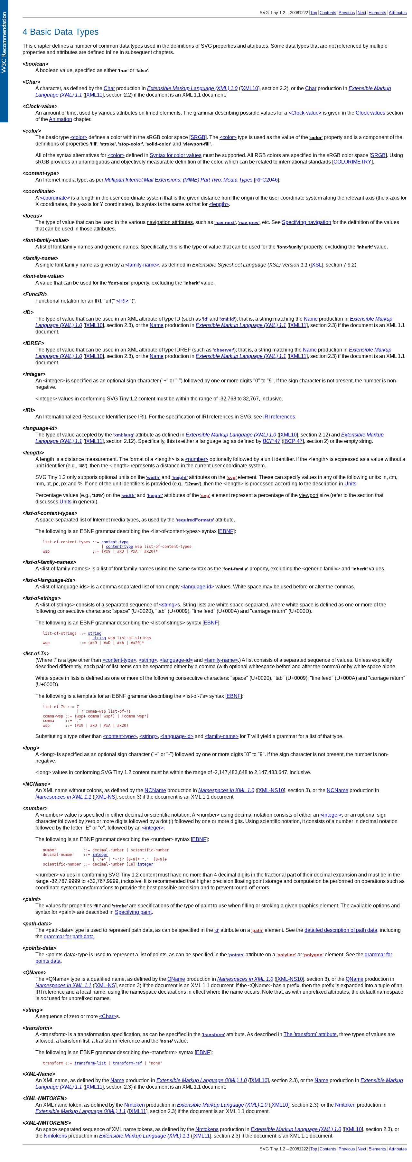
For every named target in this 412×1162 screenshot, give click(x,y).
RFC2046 (266, 180)
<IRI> (122, 301)
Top (313, 12)
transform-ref (127, 1063)
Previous (347, 12)
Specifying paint (133, 912)
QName (176, 979)
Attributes (398, 12)
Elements (377, 12)
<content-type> (119, 660)
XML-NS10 (271, 790)
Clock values (370, 113)
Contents (328, 12)
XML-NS (105, 797)
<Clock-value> (305, 113)
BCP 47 (294, 441)
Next (362, 12)
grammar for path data (69, 936)
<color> (78, 137)
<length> (219, 204)
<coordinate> (55, 198)
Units (350, 483)
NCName (155, 790)
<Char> (107, 1016)
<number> (196, 459)
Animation (60, 119)
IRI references (279, 416)
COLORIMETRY (352, 161)
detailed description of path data (340, 930)
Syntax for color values (175, 155)
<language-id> (197, 586)
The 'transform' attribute (310, 1034)
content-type (114, 542)
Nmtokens (207, 1129)
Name (311, 319)
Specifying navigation (306, 222)
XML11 (94, 95)
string (94, 633)
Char (109, 88)
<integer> (331, 815)
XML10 (250, 88)
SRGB (198, 137)
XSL (317, 264)
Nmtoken (134, 1105)
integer (100, 854)
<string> (168, 604)
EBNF (226, 531)
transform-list (90, 1063)
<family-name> (142, 264)
